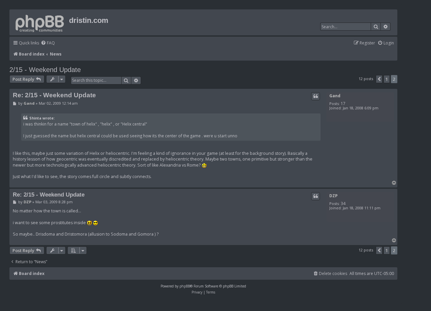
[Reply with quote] (315, 96)
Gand (334, 96)
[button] (379, 79)
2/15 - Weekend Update (45, 69)
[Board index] (40, 22)
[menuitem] (48, 43)
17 (343, 103)
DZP (333, 196)
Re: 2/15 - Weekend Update (54, 95)
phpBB (184, 286)
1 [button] (387, 79)
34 (343, 203)
